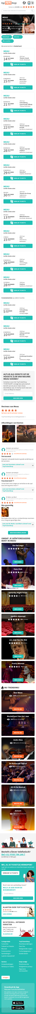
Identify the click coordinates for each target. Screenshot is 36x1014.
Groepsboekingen (7, 964)
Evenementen (6, 951)
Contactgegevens (25, 951)
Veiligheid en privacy (25, 967)
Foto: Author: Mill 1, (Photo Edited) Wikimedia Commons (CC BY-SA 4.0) (20, 34)
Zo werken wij (7, 934)
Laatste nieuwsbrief (7, 956)
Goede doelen (23, 954)
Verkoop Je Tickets (7, 967)
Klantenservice (24, 964)
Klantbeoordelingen (25, 944)
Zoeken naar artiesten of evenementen (14, 11)
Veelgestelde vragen (25, 949)
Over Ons (22, 946)
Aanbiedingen (5, 954)
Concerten (4, 944)
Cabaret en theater (7, 946)
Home (4, 20)
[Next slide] (31, 433)
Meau (8, 20)
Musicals (4, 949)
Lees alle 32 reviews (23, 24)
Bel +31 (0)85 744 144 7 (13, 854)
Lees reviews (7, 914)
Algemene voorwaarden (23, 970)
